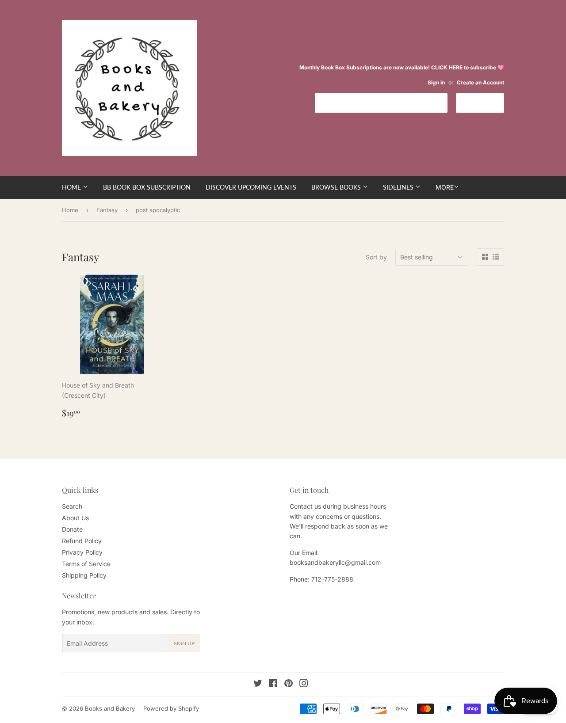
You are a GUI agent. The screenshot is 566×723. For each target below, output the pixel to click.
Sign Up (184, 643)
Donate (72, 529)
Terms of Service (86, 563)
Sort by (376, 257)
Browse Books (337, 187)
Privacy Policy (82, 552)
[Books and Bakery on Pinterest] (288, 684)
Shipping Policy (84, 575)
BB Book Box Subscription (147, 187)
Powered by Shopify (171, 708)
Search (72, 506)
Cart (486, 102)
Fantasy (107, 209)
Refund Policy (82, 540)
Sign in (436, 82)
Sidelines (399, 187)
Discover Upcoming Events (251, 187)
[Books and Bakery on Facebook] (273, 684)
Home (72, 187)
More (445, 187)
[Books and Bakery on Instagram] (303, 684)
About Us (75, 517)
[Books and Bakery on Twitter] (257, 684)
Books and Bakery (110, 708)
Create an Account (480, 82)
